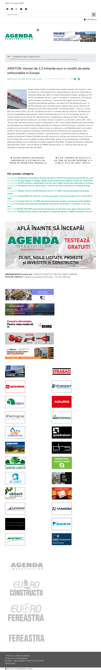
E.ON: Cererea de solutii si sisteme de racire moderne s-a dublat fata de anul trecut (73, 160)
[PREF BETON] (29, 353)
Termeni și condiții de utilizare (17, 655)
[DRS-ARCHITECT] (73, 448)
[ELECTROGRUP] (26, 417)
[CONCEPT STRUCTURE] (73, 478)
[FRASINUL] (26, 371)
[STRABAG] (73, 371)
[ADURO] (73, 402)
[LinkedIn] (79, 79)
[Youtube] (21, 9)
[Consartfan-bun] (26, 432)
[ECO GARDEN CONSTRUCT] (26, 463)
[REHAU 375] (29, 324)
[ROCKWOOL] (26, 387)
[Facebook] (7, 9)
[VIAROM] (73, 509)
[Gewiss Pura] (73, 493)
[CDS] (26, 524)
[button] (90, 19)
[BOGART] (26, 539)
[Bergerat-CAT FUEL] (26, 448)
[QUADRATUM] (73, 432)
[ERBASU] (73, 417)
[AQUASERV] (26, 402)
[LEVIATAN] (26, 509)
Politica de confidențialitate (16, 658)
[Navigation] (43, 30)
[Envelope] (26, 9)
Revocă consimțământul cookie (19, 668)
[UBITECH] (26, 493)
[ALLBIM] (29, 309)
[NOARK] (73, 463)
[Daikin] (73, 524)
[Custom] (16, 9)
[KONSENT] (73, 387)
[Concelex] (29, 295)
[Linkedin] (12, 9)
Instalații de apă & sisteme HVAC (24, 79)
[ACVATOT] (26, 478)
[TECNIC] (74, 36)
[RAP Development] (73, 539)
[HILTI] (29, 338)
